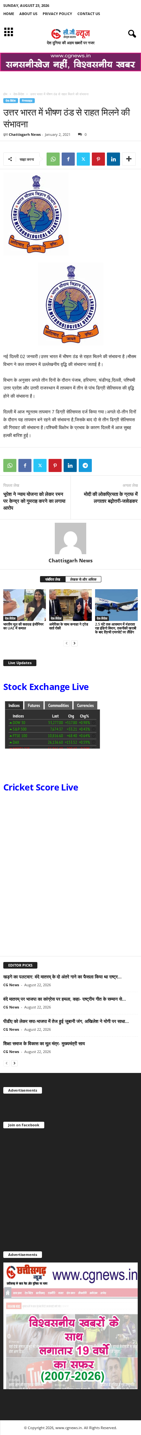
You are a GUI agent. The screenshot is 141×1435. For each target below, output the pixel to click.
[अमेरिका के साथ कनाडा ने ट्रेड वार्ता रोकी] (70, 605)
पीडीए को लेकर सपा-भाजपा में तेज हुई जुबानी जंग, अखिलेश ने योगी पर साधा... (66, 1021)
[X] (83, 159)
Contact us (88, 13)
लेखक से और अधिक (83, 579)
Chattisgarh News (25, 134)
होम (5, 94)
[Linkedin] (113, 159)
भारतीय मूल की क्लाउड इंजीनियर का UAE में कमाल (23, 626)
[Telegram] (85, 465)
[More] (129, 159)
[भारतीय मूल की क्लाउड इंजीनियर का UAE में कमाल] (24, 605)
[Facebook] (68, 159)
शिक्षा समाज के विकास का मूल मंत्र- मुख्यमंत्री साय (44, 1043)
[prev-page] (66, 643)
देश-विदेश (18, 94)
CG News (11, 984)
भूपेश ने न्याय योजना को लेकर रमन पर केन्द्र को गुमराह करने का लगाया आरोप (34, 501)
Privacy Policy (57, 13)
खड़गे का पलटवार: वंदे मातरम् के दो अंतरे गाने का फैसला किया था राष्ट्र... (62, 976)
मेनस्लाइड (27, 101)
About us (28, 13)
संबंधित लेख (52, 579)
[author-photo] (70, 538)
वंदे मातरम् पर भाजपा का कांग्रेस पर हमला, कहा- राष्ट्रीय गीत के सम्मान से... (64, 999)
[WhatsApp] (53, 159)
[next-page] (74, 643)
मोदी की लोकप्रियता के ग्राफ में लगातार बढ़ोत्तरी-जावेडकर (111, 497)
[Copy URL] (100, 465)
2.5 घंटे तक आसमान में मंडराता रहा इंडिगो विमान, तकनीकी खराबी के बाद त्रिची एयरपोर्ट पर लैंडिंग (115, 628)
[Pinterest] (98, 159)
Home (8, 13)
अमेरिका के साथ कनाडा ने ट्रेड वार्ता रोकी (68, 626)
